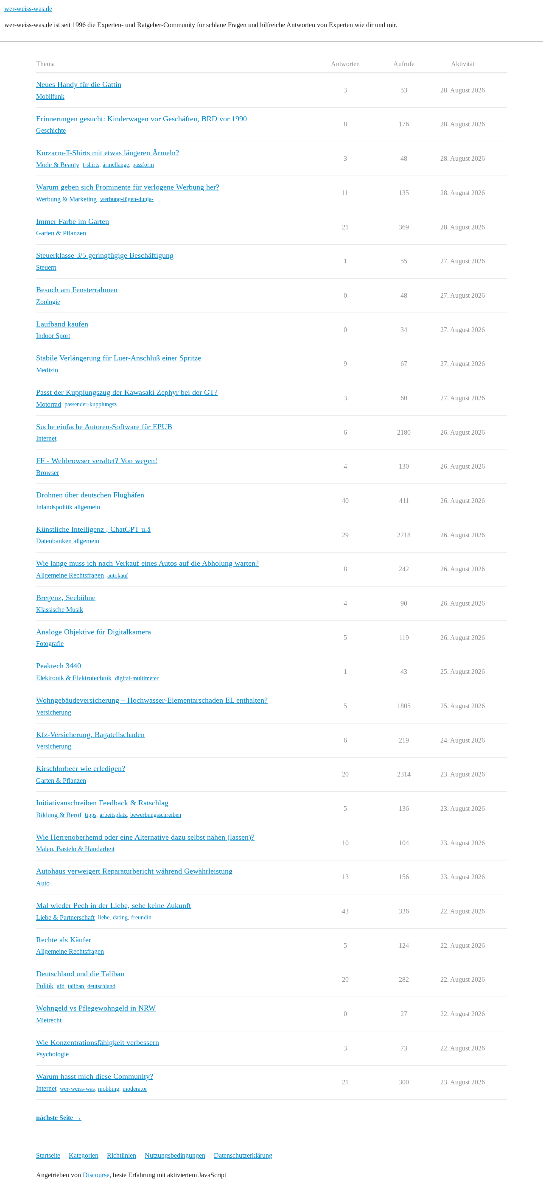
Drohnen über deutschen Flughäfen (90, 495)
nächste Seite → (58, 1117)
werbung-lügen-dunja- (127, 199)
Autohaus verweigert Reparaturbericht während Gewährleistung (134, 871)
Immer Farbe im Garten (72, 221)
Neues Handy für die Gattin (78, 84)
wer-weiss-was (77, 1089)
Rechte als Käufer (63, 940)
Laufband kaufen (62, 324)
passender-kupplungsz (90, 404)
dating (120, 917)
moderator (135, 1089)
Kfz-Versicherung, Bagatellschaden (90, 734)
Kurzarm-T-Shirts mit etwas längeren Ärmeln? (107, 152)
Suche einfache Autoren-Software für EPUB (104, 426)
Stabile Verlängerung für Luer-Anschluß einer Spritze (118, 358)
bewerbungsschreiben (155, 815)
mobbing (108, 1089)
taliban (76, 986)
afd (60, 986)
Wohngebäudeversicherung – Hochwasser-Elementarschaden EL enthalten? (152, 700)
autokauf (117, 576)
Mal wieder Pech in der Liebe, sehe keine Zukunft (113, 905)
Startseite (48, 1155)
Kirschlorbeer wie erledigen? (80, 768)
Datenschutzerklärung (243, 1155)
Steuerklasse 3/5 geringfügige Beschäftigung (105, 255)
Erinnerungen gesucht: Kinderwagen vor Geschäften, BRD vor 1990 (141, 119)
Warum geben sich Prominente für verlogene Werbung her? (127, 187)
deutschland (101, 986)
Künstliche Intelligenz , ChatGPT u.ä (93, 529)
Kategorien (83, 1155)
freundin (141, 917)
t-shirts (91, 165)
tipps (90, 815)
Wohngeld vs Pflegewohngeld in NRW (96, 1008)
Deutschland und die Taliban (80, 973)
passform (143, 165)
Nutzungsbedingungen (175, 1155)
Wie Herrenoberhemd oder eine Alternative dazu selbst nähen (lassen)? (145, 837)
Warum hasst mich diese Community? (94, 1076)
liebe (103, 917)
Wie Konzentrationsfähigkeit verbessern (97, 1042)
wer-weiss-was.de (28, 8)
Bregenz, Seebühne (65, 597)
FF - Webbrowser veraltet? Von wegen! (96, 460)
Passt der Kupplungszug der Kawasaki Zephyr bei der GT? (127, 392)
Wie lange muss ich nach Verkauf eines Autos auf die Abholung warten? (147, 563)
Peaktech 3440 (58, 666)
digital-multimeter (137, 678)
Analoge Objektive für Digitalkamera (93, 632)
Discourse (96, 1175)
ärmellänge (116, 165)
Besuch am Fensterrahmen (77, 289)
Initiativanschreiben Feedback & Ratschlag (102, 803)
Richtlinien (121, 1155)
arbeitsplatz (113, 815)
